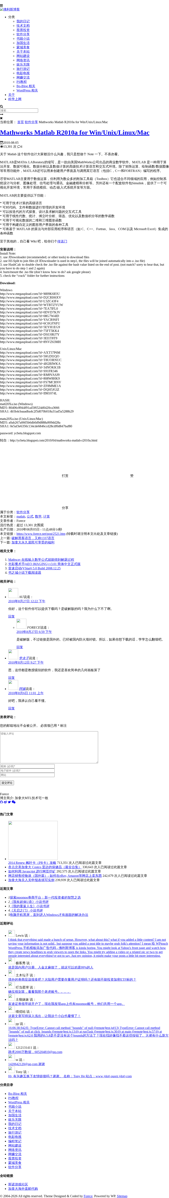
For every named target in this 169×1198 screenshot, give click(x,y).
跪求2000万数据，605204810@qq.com (35, 1052)
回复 (11, 616)
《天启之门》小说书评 (26, 910)
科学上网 (14, 99)
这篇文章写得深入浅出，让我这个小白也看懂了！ (44, 1016)
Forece (88, 1196)
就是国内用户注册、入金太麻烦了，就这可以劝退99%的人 (50, 967)
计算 (46, 516)
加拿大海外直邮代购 (23, 1188)
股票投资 (23, 30)
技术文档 (23, 25)
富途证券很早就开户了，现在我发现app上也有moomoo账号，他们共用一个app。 (66, 1004)
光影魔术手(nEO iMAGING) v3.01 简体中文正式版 (44, 564)
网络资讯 (23, 60)
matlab (20, 516)
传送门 (62, 241)
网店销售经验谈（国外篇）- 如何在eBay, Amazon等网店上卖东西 (55, 875)
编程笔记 (14, 1141)
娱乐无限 (23, 64)
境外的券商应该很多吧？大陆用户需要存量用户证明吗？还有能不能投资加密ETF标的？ (72, 979)
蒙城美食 (23, 47)
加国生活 (23, 43)
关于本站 (23, 51)
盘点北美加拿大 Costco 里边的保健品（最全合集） (45, 867)
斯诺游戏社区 (18, 1184)
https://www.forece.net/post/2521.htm (40, 533)
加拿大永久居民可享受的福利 (33, 542)
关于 (11, 94)
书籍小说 (23, 38)
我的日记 (23, 21)
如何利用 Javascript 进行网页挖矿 (32, 871)
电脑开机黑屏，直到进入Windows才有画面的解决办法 (49, 914)
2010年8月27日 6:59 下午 (34, 632)
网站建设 (23, 56)
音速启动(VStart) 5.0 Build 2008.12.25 (34, 568)
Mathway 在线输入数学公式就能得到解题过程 (41, 559)
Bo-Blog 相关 (25, 86)
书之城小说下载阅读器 (24, 572)
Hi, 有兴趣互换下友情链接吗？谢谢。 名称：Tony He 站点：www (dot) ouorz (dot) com (70, 1076)
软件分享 (23, 34)
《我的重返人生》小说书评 (29, 906)
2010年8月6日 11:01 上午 (26, 693)
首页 (20, 122)
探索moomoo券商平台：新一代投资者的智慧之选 (45, 897)
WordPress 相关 (27, 90)
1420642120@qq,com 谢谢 (26, 1064)
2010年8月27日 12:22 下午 (26, 601)
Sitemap (122, 1196)
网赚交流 (23, 77)
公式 (30, 516)
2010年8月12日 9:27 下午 (26, 662)
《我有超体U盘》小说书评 (29, 902)
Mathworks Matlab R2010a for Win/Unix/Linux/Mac (74, 132)
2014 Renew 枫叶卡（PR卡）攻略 (32, 862)
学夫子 (24, 658)
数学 (38, 516)
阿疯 (22, 689)
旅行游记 (23, 69)
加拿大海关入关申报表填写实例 (31, 880)
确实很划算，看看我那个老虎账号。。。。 (39, 991)
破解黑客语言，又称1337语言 (33, 538)
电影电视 (23, 73)
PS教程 (21, 81)
